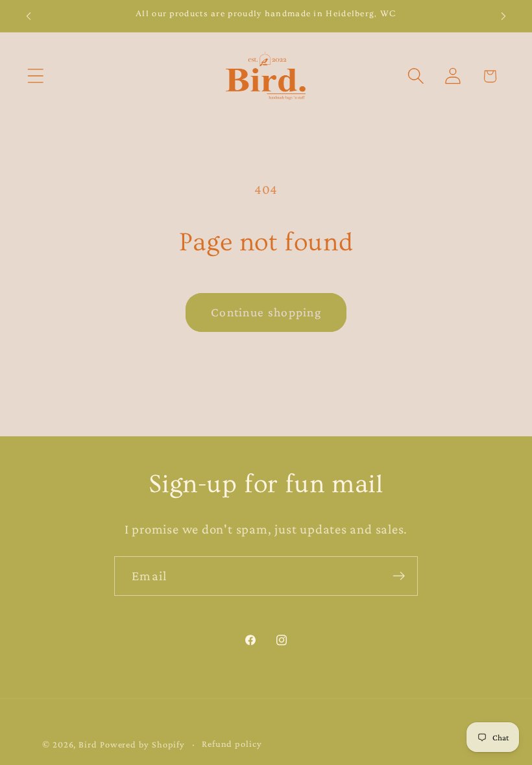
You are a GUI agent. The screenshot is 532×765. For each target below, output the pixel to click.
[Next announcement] (503, 16)
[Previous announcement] (28, 16)
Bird (88, 744)
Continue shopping (266, 312)
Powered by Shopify (142, 744)
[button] (35, 76)
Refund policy (232, 743)
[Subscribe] (398, 576)
